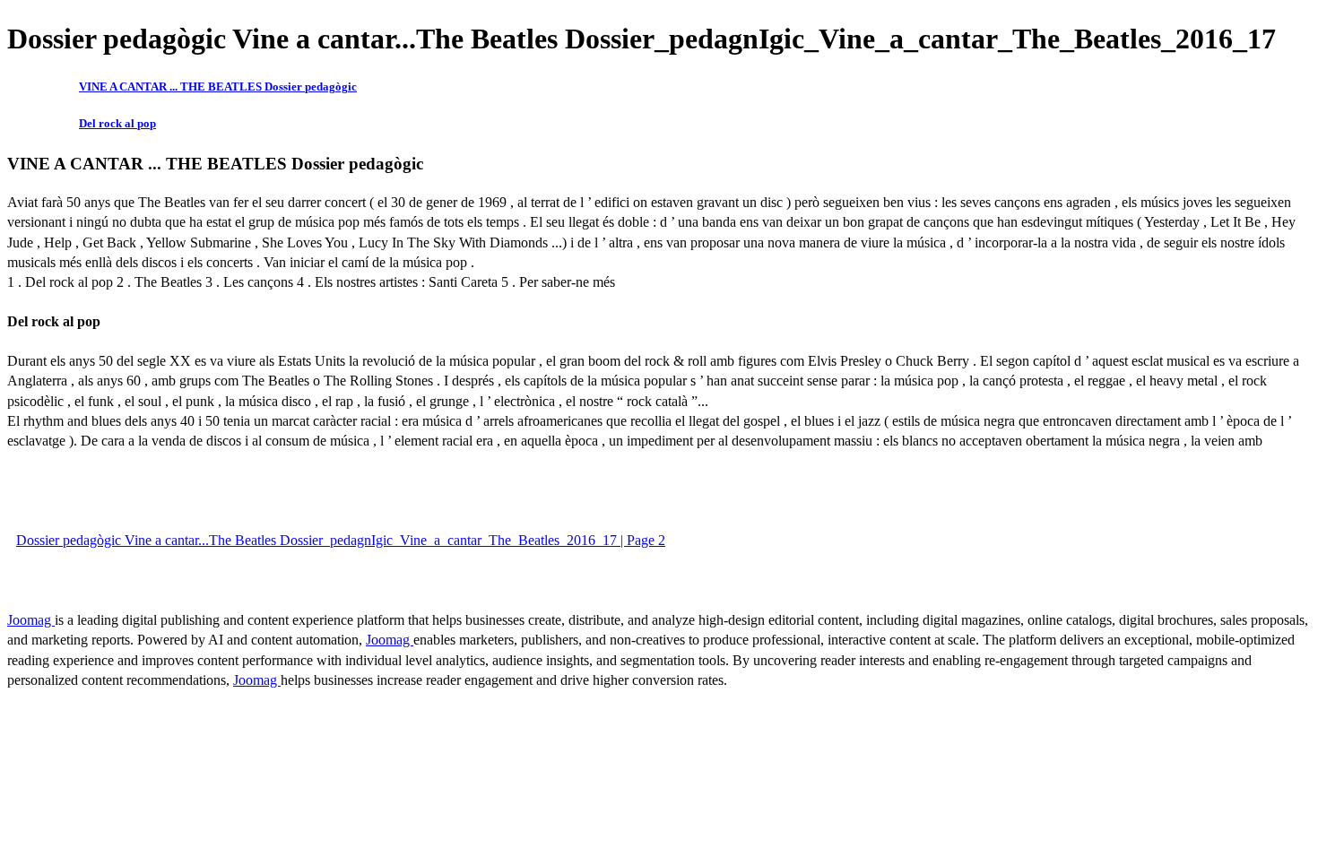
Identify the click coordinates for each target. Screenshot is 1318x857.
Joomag (31, 620)
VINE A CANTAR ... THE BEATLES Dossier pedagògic (218, 86)
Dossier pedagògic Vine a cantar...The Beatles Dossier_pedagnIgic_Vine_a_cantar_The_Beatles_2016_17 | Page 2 (340, 540)
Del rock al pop (117, 123)
